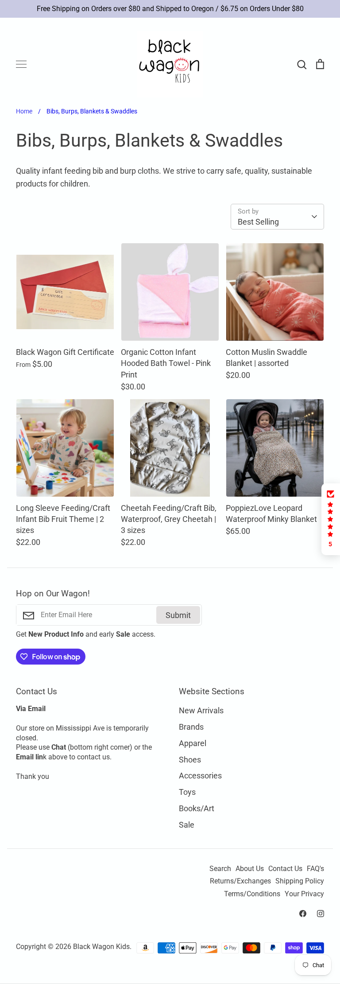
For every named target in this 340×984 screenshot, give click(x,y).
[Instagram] (320, 913)
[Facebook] (303, 913)
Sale (186, 824)
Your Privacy (304, 894)
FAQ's (315, 869)
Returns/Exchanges (240, 881)
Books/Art (196, 808)
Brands (191, 726)
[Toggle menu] (21, 64)
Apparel (192, 743)
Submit (178, 615)
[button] (330, 519)
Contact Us (285, 869)
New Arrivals (201, 710)
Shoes (190, 759)
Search (220, 869)
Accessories (200, 775)
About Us (250, 869)
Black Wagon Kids (101, 947)
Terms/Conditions (252, 894)
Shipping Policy (299, 881)
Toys (187, 792)
